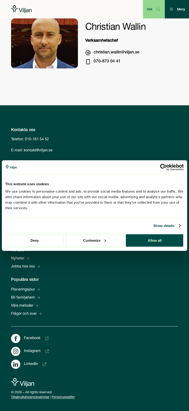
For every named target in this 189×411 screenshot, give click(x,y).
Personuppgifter (63, 397)
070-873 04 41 (107, 61)
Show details (163, 226)
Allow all (155, 240)
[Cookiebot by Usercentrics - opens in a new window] (163, 167)
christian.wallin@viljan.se (116, 52)
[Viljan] (21, 9)
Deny (34, 240)
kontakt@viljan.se (38, 151)
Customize (91, 240)
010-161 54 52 (37, 139)
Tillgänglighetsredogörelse (30, 397)
